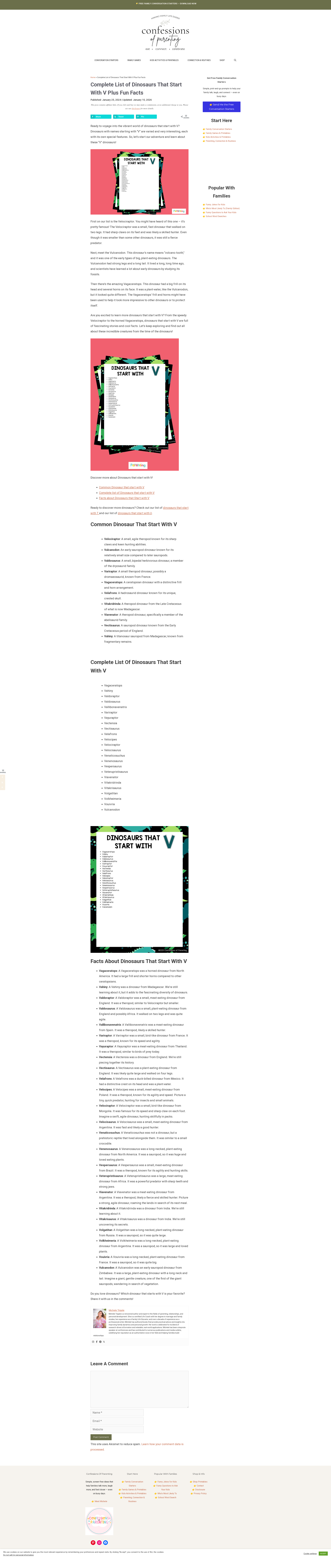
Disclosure (200, 1489)
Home (93, 77)
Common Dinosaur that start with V (121, 487)
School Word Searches (216, 216)
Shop (222, 60)
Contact (200, 1485)
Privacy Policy (200, 1493)
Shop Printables (200, 1481)
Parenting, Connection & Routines (221, 141)
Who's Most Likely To (167, 1493)
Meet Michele (101, 1501)
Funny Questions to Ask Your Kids (221, 212)
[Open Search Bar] (235, 60)
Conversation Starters (106, 60)
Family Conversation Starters (218, 129)
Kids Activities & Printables (164, 60)
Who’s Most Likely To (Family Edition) (223, 208)
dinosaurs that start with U (135, 513)
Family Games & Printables (218, 133)
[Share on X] (2, 782)
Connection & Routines (199, 60)
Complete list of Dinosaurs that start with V (127, 492)
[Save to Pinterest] (2, 787)
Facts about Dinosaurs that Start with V (124, 498)
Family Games (134, 60)
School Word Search (167, 1497)
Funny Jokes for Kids (215, 204)
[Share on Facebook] (2, 777)
